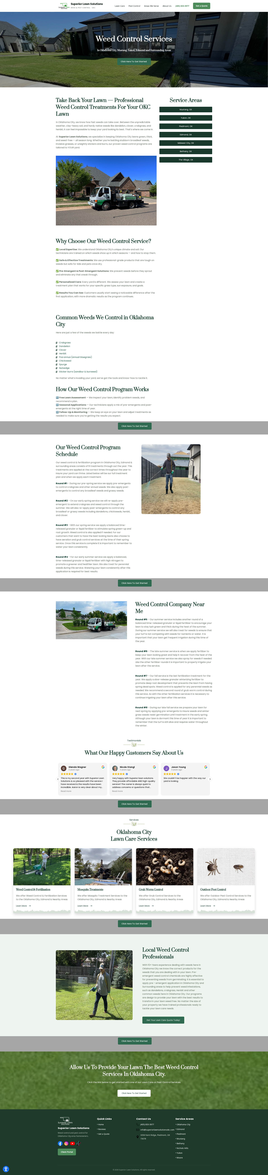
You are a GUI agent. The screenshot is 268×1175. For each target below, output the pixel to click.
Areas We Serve (151, 5)
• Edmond (180, 1129)
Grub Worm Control (151, 889)
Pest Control (134, 5)
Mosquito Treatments (90, 889)
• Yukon (178, 1153)
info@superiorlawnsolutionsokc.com (155, 1129)
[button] (210, 779)
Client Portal (67, 1152)
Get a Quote (201, 5)
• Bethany (179, 1143)
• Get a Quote (103, 1134)
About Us (167, 5)
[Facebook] (60, 1143)
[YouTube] (72, 1143)
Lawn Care (120, 5)
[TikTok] (78, 1143)
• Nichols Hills (181, 1148)
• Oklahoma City (182, 1124)
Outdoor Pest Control (213, 889)
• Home (100, 1124)
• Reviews (101, 1129)
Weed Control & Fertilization (33, 889)
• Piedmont (180, 1134)
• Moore (179, 1157)
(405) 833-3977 (182, 5)
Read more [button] (66, 791)
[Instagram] (66, 1143)
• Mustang (180, 1138)
